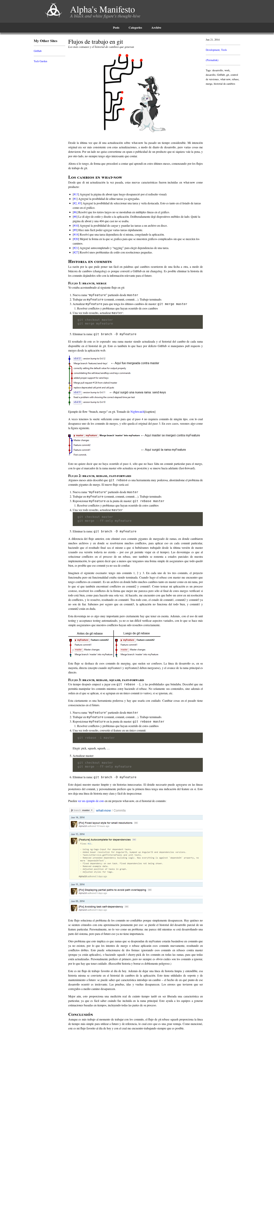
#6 (75, 212)
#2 (75, 203)
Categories (135, 27)
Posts (116, 27)
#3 (79, 203)
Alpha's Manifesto (102, 9)
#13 (76, 194)
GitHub (38, 51)
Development (213, 50)
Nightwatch (137, 411)
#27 (76, 252)
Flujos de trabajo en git (95, 41)
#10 (76, 225)
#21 (76, 248)
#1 (75, 199)
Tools (224, 50)
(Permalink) (212, 60)
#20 (76, 239)
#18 (76, 234)
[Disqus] (137, 1080)
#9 (75, 230)
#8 (75, 216)
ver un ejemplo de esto (91, 801)
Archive (156, 27)
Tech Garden (40, 61)
